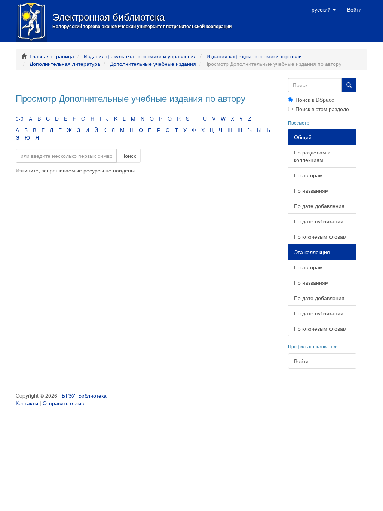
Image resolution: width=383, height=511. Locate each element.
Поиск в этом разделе (322, 109)
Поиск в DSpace (314, 99)
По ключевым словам (320, 236)
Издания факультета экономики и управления (140, 56)
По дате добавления (319, 205)
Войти (301, 361)
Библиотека (92, 395)
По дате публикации (318, 221)
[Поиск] (348, 85)
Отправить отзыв (63, 403)
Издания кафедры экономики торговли (254, 56)
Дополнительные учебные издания (153, 63)
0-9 (20, 118)
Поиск (128, 155)
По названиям (311, 190)
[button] (323, 9)
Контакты (27, 403)
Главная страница (52, 56)
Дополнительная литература (65, 63)
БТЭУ (68, 395)
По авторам (308, 175)
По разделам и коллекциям (312, 156)
